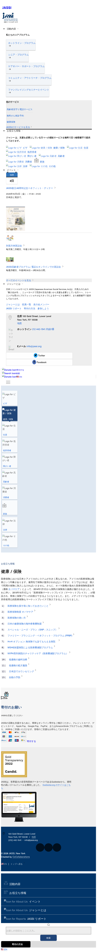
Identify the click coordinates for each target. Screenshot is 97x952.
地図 (19, 323)
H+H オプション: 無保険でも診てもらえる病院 (33, 641)
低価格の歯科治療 (18, 659)
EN (5, 863)
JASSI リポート (14, 308)
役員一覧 (26, 304)
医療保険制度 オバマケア (20, 611)
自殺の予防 (14, 677)
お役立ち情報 (14, 130)
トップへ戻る (16, 863)
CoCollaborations (21, 856)
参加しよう (43, 308)
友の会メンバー (41, 304)
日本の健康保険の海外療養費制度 (25, 623)
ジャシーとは (14, 283)
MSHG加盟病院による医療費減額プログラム (30, 647)
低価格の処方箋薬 (18, 665)
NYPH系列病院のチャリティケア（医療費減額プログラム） (38, 653)
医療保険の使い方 (17, 617)
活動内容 (12, 28)
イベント (12, 169)
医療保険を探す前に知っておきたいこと (28, 605)
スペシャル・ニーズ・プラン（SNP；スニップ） (32, 629)
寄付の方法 (29, 308)
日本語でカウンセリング (21, 671)
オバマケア (14, 589)
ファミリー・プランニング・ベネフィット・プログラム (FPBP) (40, 635)
